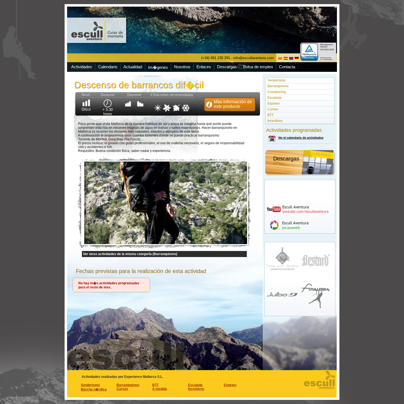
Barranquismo (278, 86)
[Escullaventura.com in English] (291, 58)
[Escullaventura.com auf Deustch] (296, 58)
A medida (159, 389)
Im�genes (158, 67)
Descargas (227, 66)
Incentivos (275, 121)
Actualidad (132, 66)
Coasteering (276, 92)
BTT (270, 115)
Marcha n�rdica (94, 389)
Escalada (274, 98)
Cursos (272, 109)
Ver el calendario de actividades (300, 137)
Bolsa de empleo (258, 66)
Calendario (107, 66)
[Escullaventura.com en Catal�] (280, 58)
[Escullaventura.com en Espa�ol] (285, 58)
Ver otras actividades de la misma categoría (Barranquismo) (130, 254)
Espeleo (273, 103)
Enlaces (204, 66)
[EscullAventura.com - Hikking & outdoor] (97, 30)
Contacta (287, 66)
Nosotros (182, 66)
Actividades (81, 66)
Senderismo (276, 80)
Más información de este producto (233, 104)
